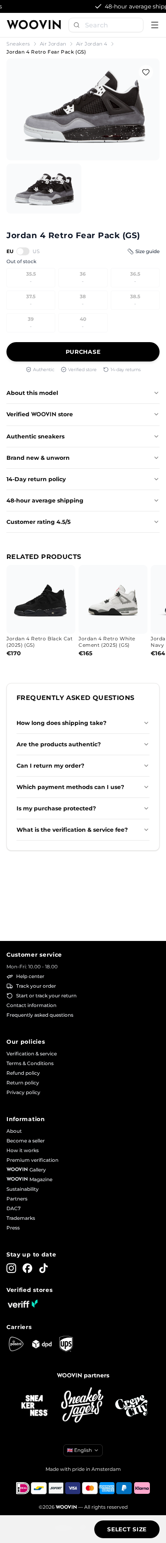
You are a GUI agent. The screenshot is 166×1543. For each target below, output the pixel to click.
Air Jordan (53, 44)
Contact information (31, 1005)
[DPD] (42, 1344)
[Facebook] (27, 1268)
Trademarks (20, 1218)
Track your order (36, 986)
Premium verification (32, 1160)
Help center (30, 976)
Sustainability (22, 1189)
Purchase (83, 351)
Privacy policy (23, 1092)
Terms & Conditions (30, 1063)
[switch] (23, 251)
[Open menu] (155, 25)
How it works (22, 1150)
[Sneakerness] (35, 1406)
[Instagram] (11, 1268)
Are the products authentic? (59, 744)
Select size (127, 1529)
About (14, 1131)
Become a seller (25, 1141)
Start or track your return (46, 996)
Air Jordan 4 (92, 44)
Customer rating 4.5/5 (38, 521)
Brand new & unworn (38, 457)
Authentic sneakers (35, 436)
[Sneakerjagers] (83, 1406)
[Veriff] (22, 1303)
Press (13, 1228)
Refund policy (23, 1073)
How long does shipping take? (61, 723)
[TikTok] (43, 1268)
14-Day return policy (36, 479)
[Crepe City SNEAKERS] (131, 1405)
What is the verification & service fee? (72, 829)
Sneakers (18, 44)
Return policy (22, 1083)
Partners (16, 1199)
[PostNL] (16, 1344)
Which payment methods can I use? (70, 787)
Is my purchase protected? (56, 808)
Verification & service (31, 1054)
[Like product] (146, 72)
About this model (32, 393)
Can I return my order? (50, 765)
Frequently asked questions (39, 1015)
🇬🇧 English (79, 1450)
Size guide (147, 251)
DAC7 (13, 1208)
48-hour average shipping (44, 500)
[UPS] (66, 1344)
